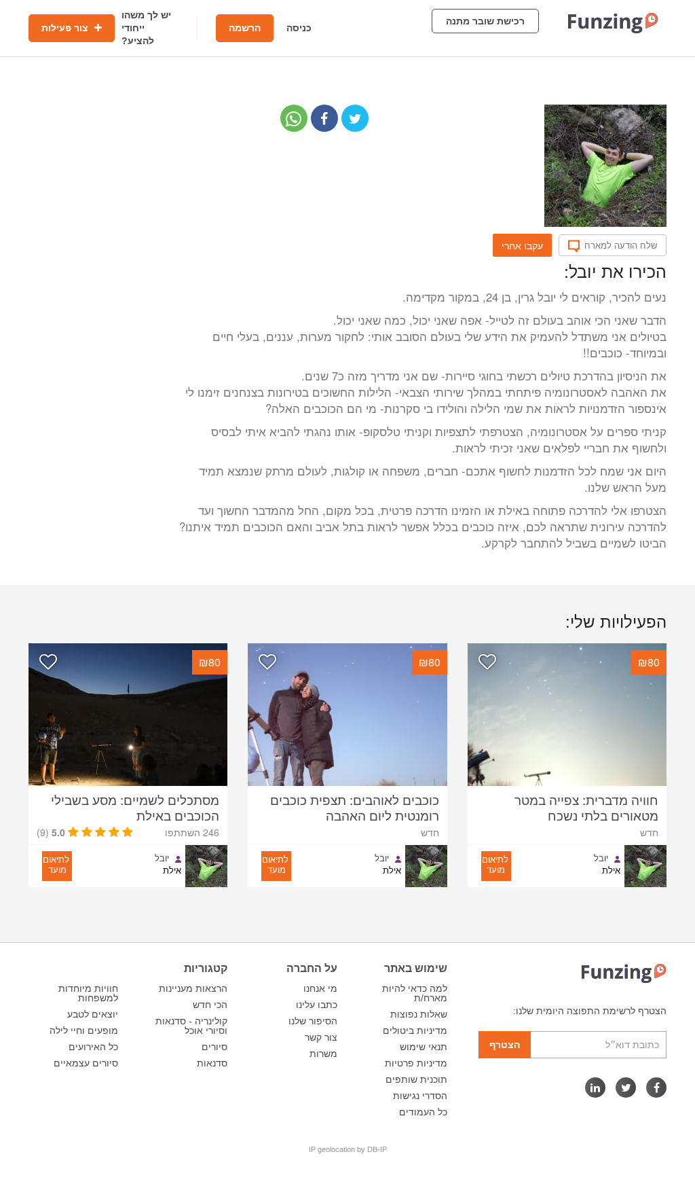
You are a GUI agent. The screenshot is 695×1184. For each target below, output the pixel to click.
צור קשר (321, 1037)
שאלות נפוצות (418, 1014)
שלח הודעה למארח (620, 245)
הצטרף (504, 1044)
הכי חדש (210, 1004)
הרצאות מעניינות (193, 988)
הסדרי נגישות (420, 1095)
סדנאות (212, 1063)
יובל (601, 858)
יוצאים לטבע (92, 1014)
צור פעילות (66, 27)
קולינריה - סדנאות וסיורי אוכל (191, 1026)
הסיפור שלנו (312, 1021)
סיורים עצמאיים (86, 1063)
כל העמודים (423, 1112)
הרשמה (245, 27)
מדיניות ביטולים (415, 1030)
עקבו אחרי (522, 245)
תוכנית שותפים (416, 1079)
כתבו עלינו (316, 1004)
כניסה (299, 27)
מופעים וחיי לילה (84, 1030)
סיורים (214, 1046)
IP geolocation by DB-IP (348, 1149)
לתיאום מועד (495, 864)
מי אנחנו (320, 988)
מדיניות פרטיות (416, 1063)
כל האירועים (93, 1046)
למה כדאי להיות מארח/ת (414, 993)
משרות (323, 1053)
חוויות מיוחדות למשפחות (88, 993)
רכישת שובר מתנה (485, 21)
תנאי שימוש (423, 1046)
